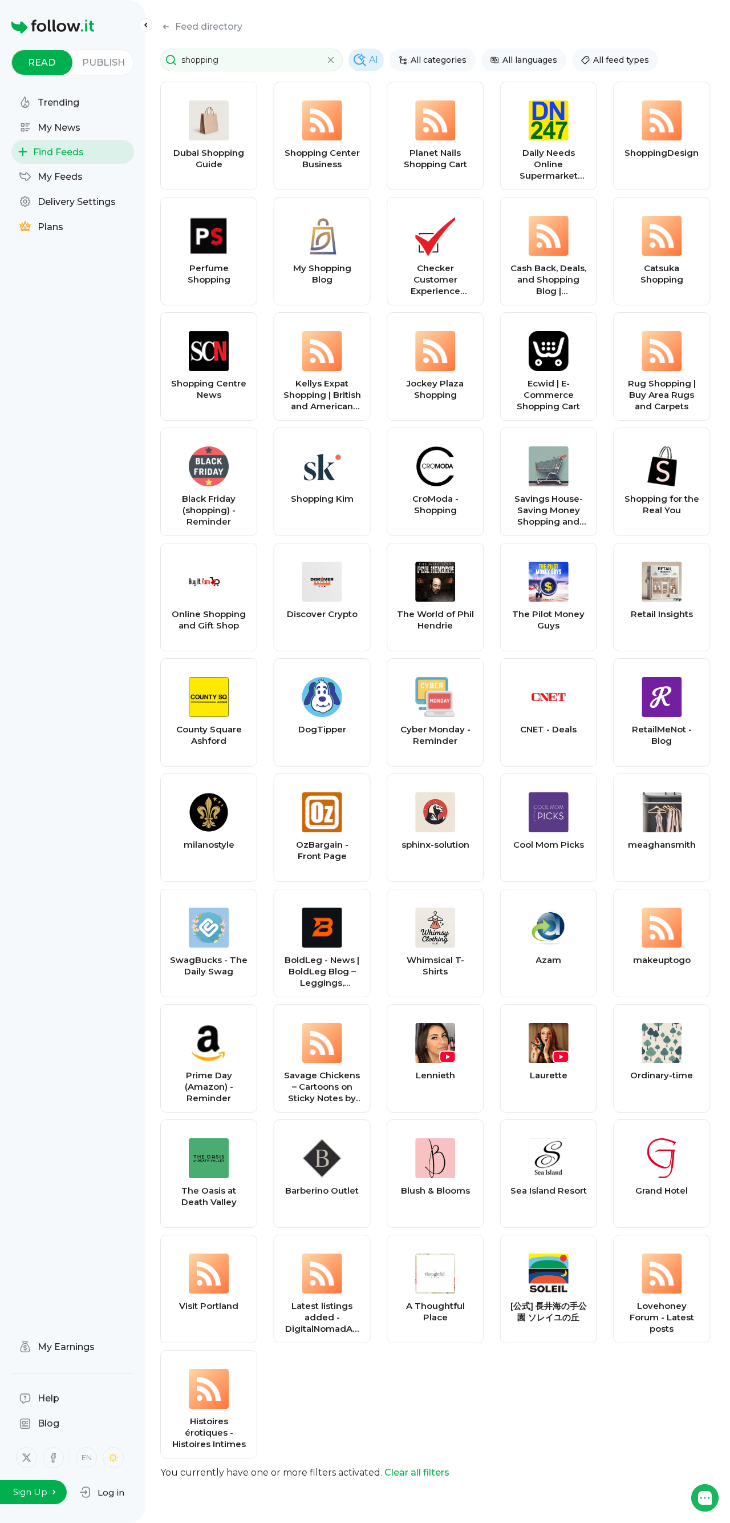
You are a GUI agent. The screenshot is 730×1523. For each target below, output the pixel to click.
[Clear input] (330, 60)
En (87, 1457)
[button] (101, 1492)
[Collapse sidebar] (145, 25)
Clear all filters (416, 1472)
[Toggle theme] (113, 1458)
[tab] (41, 62)
